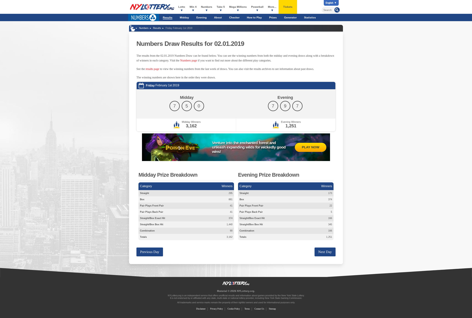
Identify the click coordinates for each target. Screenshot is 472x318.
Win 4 (193, 6)
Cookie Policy (234, 309)
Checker (234, 17)
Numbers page (188, 60)
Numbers (206, 6)
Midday (184, 17)
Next (325, 252)
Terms (247, 309)
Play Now (310, 147)
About (218, 17)
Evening (201, 17)
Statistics (310, 17)
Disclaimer (201, 309)
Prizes (273, 17)
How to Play (254, 17)
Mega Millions (238, 6)
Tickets (287, 6)
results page (152, 68)
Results (167, 17)
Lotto (181, 6)
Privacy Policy (216, 309)
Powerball (257, 6)
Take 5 (221, 6)
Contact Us (259, 309)
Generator (290, 17)
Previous (149, 252)
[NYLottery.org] (152, 7)
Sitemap (272, 309)
